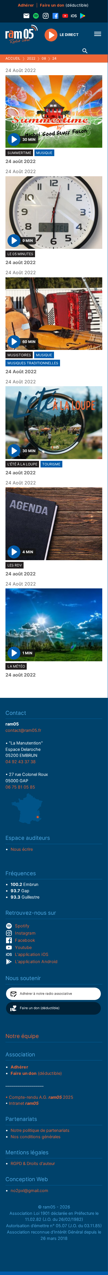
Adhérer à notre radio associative (46, 994)
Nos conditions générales (36, 1136)
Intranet (23, 1103)
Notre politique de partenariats (40, 1130)
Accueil (12, 58)
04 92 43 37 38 (20, 761)
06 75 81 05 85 (20, 787)
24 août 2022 (20, 161)
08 (44, 58)
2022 (31, 58)
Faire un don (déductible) (39, 1008)
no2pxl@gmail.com (29, 1190)
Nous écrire (22, 849)
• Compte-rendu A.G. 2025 (39, 1097)
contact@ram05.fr (23, 730)
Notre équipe (22, 1036)
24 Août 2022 (20, 371)
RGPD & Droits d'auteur (33, 1163)
